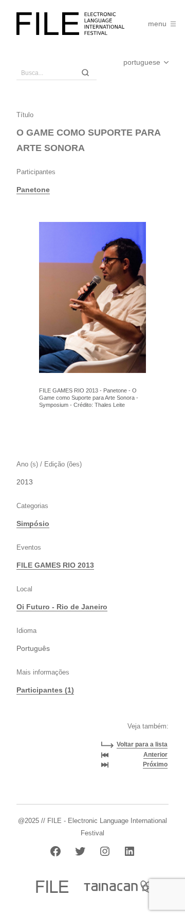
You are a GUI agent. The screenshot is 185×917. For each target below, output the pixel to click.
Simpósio (32, 523)
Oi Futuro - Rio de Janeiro (61, 607)
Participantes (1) (45, 690)
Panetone (33, 189)
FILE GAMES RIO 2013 (55, 565)
